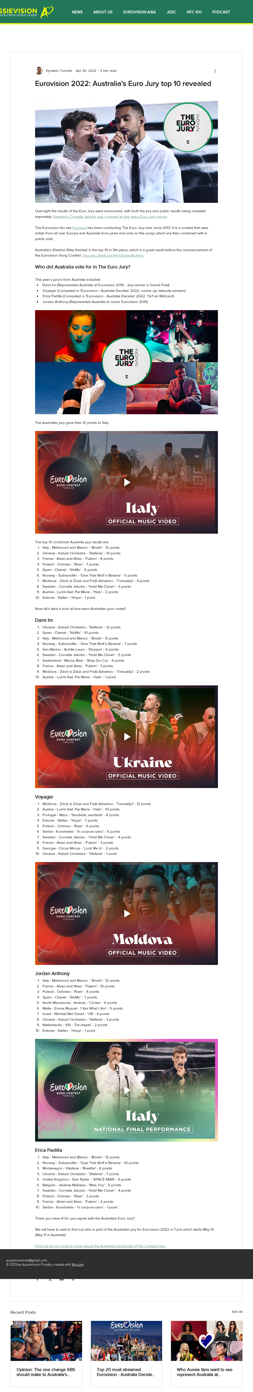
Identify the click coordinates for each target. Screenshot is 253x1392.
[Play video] (126, 482)
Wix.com (78, 1265)
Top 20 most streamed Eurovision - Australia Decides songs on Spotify (125, 1372)
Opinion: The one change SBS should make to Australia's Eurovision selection (46, 1372)
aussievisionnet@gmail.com (26, 1261)
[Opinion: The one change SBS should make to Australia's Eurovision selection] (46, 1341)
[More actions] (215, 71)
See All (237, 1312)
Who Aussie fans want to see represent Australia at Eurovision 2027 (204, 1372)
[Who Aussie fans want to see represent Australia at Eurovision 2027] (206, 1341)
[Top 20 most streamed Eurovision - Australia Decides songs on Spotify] (126, 1341)
